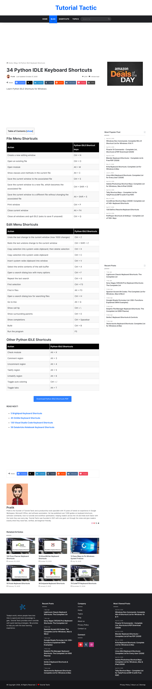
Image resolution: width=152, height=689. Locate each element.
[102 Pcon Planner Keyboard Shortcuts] (21, 546)
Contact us (82, 629)
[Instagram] (92, 523)
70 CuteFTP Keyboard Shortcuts (83, 583)
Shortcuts (64, 19)
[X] (96, 523)
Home (45, 19)
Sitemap (142, 685)
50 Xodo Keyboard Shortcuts (18, 583)
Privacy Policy (83, 625)
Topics (75, 19)
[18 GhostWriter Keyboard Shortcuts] (53, 546)
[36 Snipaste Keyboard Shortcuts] (53, 573)
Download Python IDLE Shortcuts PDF (53, 399)
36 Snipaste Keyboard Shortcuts (52, 583)
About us (81, 621)
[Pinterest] (94, 523)
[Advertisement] (76, 41)
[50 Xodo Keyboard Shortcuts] (21, 573)
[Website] (98, 523)
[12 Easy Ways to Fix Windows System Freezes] (85, 546)
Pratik (13, 76)
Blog (53, 19)
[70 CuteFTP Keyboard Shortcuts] (85, 573)
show (29, 131)
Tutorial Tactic (45, 685)
